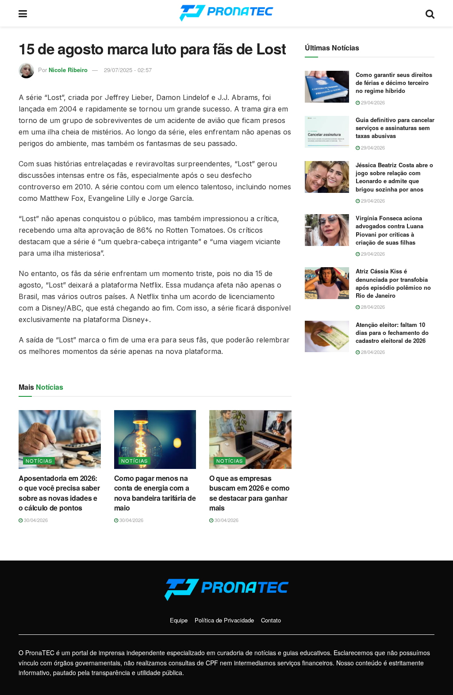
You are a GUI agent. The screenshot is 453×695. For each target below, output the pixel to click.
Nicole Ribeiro (68, 69)
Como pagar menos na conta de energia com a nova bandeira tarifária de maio (155, 493)
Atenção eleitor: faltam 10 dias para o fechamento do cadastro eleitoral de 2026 (392, 332)
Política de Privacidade (224, 620)
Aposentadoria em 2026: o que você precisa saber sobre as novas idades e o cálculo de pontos (59, 493)
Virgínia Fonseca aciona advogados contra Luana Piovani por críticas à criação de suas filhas (389, 230)
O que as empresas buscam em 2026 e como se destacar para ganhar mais (249, 493)
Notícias (39, 460)
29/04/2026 (372, 102)
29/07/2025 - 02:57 (128, 69)
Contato (271, 620)
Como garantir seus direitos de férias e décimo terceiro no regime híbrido (394, 82)
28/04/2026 (372, 306)
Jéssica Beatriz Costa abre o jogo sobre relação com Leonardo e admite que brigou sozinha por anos (394, 177)
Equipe (179, 620)
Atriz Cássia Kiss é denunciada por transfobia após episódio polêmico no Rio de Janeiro (393, 283)
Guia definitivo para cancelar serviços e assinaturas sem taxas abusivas (395, 127)
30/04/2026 (35, 519)
